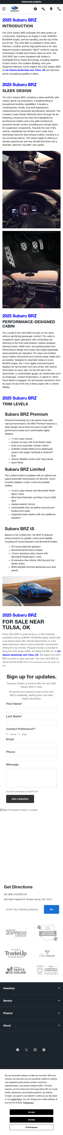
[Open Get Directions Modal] (51, 9)
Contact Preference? (21, 729)
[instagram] (35, 1049)
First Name (14, 704)
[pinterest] (43, 1049)
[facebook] (17, 1049)
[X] (26, 1049)
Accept (31, 1112)
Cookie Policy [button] (16, 1099)
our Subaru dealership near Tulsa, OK (25, 70)
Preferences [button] (28, 1103)
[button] (28, 9)
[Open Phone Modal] (59, 9)
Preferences (31, 1127)
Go (51, 910)
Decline (31, 1120)
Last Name (14, 716)
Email (24, 734)
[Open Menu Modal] (4, 9)
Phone (13, 734)
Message (12, 764)
